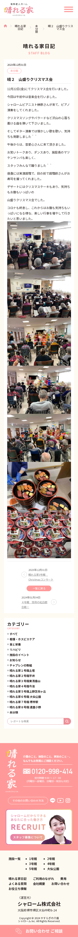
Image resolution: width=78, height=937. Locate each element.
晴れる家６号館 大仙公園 (25, 697)
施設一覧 (15, 859)
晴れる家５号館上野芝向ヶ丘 (28, 691)
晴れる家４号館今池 (22, 686)
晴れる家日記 (20, 27)
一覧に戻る (39, 588)
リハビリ (15, 650)
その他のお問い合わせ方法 (28, 800)
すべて (14, 634)
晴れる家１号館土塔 (22, 670)
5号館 (33, 869)
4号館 (51, 864)
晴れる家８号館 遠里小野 (25, 707)
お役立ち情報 (18, 889)
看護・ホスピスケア (22, 639)
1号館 (33, 859)
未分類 (36, 29)
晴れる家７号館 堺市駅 (24, 702)
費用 (63, 878)
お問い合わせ (60, 883)
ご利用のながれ (43, 878)
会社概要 (39, 883)
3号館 (33, 864)
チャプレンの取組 (21, 665)
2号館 (51, 859)
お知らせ (15, 660)
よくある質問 (18, 883)
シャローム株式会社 (39, 903)
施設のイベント (19, 655)
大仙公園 (53, 869)
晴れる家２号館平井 (22, 676)
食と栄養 (15, 644)
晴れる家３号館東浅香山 (25, 681)
